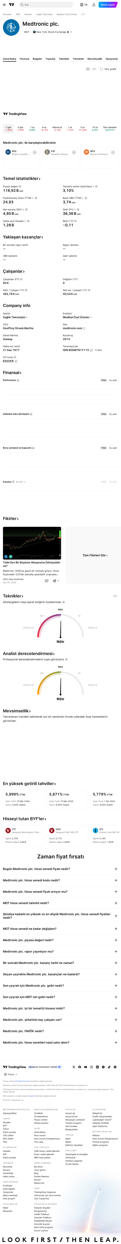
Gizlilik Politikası (41, 1214)
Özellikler (38, 1113)
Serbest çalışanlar (73, 1161)
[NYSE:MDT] (6, 556)
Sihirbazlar (70, 1157)
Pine (5, 1142)
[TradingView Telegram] (103, 1067)
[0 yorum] (47, 581)
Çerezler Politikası (42, 1217)
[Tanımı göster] (20, 186)
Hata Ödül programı (43, 1227)
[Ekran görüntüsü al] (87, 68)
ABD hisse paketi (42, 1157)
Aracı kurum (40, 1135)
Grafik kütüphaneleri (102, 1116)
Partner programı (101, 1142)
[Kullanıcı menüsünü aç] (94, 5)
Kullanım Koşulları (42, 1207)
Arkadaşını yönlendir (75, 1119)
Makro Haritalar (10, 1195)
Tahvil (6, 1129)
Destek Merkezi (41, 1176)
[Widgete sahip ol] (94, 68)
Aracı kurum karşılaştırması (47, 1138)
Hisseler (6, 1122)
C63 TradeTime (41, 1198)
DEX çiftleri (8, 1138)
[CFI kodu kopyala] (16, 361)
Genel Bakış (39, 1132)
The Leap (38, 1142)
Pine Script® (9, 1198)
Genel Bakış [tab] (9, 58)
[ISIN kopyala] (91, 350)
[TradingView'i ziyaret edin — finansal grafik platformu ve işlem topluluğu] (15, 114)
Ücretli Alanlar (72, 1164)
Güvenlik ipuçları (42, 1224)
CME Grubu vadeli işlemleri (47, 1151)
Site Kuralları (71, 1126)
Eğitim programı (100, 1145)
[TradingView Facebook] (80, 1067)
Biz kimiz (38, 1166)
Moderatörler (71, 1129)
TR (85, 4)
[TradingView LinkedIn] (97, 1067)
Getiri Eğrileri (9, 1189)
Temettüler (8, 1173)
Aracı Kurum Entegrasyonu (105, 1138)
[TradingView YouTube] (86, 1067)
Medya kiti (39, 1183)
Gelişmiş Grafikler (101, 1123)
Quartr (31, 1096)
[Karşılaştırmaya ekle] (34, 152)
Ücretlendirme (41, 1116)
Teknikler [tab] (64, 58)
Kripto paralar (9, 1132)
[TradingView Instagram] (91, 1067)
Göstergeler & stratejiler (76, 1154)
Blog (36, 1173)
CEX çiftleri (8, 1135)
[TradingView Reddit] (115, 1067)
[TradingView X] (74, 1067)
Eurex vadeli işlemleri (44, 1154)
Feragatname (40, 1211)
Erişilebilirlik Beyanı (43, 1220)
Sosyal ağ (70, 1113)
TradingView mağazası (45, 1192)
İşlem (67, 1138)
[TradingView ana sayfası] (11, 5)
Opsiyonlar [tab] (112, 58)
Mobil (5, 1207)
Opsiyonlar (8, 1192)
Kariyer (37, 1179)
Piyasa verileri (40, 1119)
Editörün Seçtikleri (74, 1145)
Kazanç (6, 1170)
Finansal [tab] (24, 58)
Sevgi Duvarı (71, 1116)
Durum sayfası (41, 1230)
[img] (68, 32)
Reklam (96, 1135)
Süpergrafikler (10, 1113)
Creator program (73, 1123)
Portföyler (7, 1185)
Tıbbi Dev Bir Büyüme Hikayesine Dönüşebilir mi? (31, 564)
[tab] (103, 380)
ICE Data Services (22, 1081)
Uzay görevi (40, 1170)
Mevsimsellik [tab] (95, 58)
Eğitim (68, 1142)
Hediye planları (41, 1123)
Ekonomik (7, 1166)
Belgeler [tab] (37, 58)
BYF (5, 1125)
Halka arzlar (8, 1176)
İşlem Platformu (100, 1126)
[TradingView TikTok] (109, 1067)
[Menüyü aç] (4, 5)
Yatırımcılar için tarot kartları (47, 1195)
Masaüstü (7, 1211)
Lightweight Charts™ (102, 1119)
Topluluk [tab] (50, 58)
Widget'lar (97, 1113)
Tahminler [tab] (78, 58)
